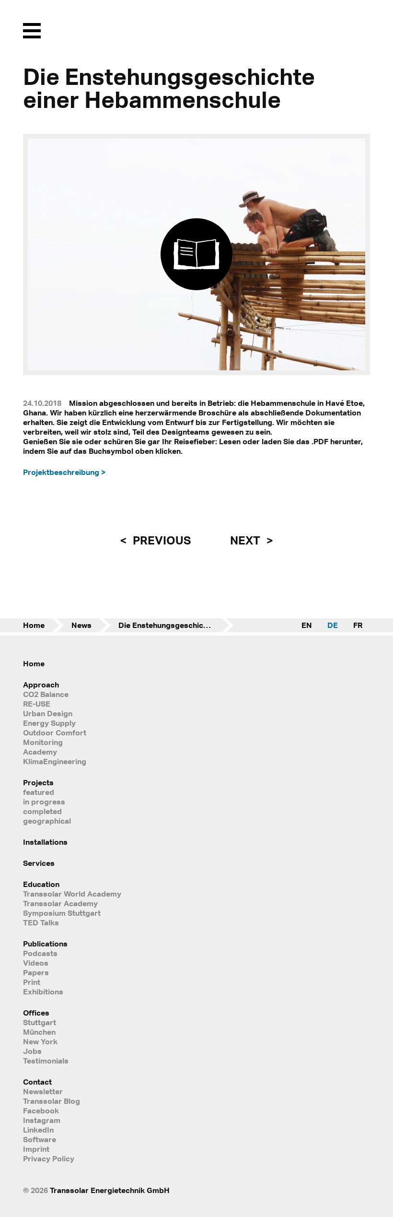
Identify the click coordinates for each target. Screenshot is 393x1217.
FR (357, 625)
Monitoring (43, 742)
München (39, 1032)
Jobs (32, 1051)
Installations (45, 842)
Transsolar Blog (51, 1101)
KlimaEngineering (54, 761)
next (246, 540)
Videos (35, 963)
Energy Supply (49, 723)
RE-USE (36, 704)
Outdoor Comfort (54, 732)
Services (39, 863)
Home (34, 625)
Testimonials (46, 1060)
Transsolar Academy (60, 903)
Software (39, 1139)
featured (38, 792)
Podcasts (40, 953)
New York (40, 1041)
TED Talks (41, 922)
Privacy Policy (48, 1158)
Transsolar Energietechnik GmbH (110, 1190)
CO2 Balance (46, 694)
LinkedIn (38, 1129)
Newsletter (43, 1091)
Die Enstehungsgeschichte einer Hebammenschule (175, 625)
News (81, 625)
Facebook (41, 1110)
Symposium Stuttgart (62, 913)
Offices (36, 1012)
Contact (37, 1082)
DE (332, 625)
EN (306, 625)
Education (41, 884)
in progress (44, 801)
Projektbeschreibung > (64, 472)
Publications (45, 943)
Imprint (36, 1149)
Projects (38, 782)
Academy (40, 751)
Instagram (41, 1120)
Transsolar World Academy (72, 893)
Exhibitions (43, 991)
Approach (41, 684)
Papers (36, 972)
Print (31, 982)
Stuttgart (39, 1022)
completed (42, 811)
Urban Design (47, 713)
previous (160, 540)
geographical (47, 821)
